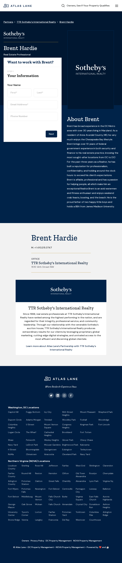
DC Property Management (59, 540)
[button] (116, 6)
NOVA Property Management (87, 540)
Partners (8, 22)
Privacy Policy (37, 540)
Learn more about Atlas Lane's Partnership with (53, 346)
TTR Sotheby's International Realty (36, 22)
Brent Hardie (67, 22)
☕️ (107, 547)
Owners (25, 540)
